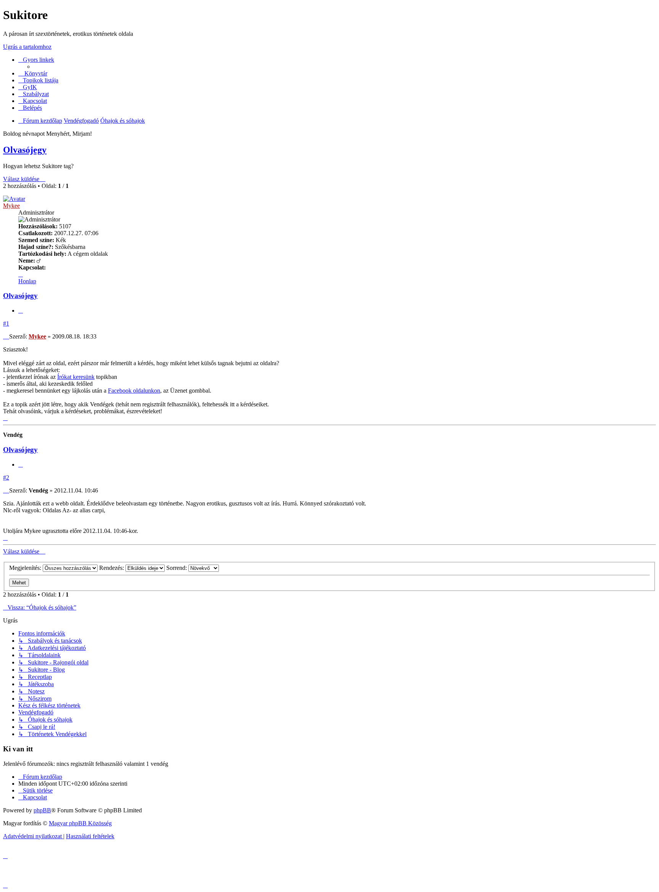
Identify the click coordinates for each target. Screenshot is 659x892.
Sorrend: (177, 568)
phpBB (42, 810)
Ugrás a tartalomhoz (27, 46)
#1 (6, 323)
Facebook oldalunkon (134, 390)
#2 (6, 477)
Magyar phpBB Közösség (80, 823)
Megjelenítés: (26, 568)
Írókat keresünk (76, 377)
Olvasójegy (25, 150)
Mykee (11, 205)
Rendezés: (112, 568)
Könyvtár (35, 73)
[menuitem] (27, 87)
